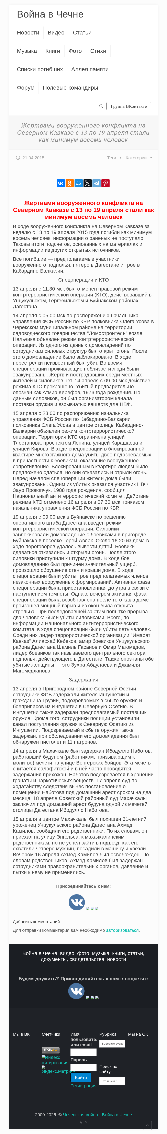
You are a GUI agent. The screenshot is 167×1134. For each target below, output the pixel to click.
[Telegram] (96, 183)
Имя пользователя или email (83, 1039)
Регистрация (83, 1085)
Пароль (78, 1059)
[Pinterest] (105, 183)
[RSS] (81, 1122)
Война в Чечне (50, 14)
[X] (88, 183)
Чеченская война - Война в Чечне (97, 1114)
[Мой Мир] (79, 183)
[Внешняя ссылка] (77, 908)
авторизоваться (122, 930)
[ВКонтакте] (61, 183)
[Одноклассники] (70, 183)
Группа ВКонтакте (129, 106)
